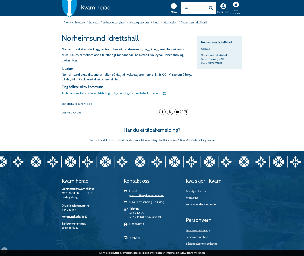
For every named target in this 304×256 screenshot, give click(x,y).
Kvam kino (192, 197)
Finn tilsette (136, 223)
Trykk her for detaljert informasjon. (160, 252)
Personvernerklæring (198, 230)
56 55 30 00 (136, 212)
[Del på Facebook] (162, 112)
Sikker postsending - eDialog (146, 202)
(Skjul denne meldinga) (192, 252)
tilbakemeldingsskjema (202, 140)
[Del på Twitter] (170, 112)
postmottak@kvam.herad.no (146, 195)
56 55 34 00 (136, 217)
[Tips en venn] (185, 112)
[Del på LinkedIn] (177, 112)
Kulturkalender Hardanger (201, 204)
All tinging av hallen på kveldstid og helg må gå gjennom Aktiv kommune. (112, 93)
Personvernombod (197, 237)
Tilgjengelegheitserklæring (202, 243)
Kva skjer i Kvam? (196, 191)
